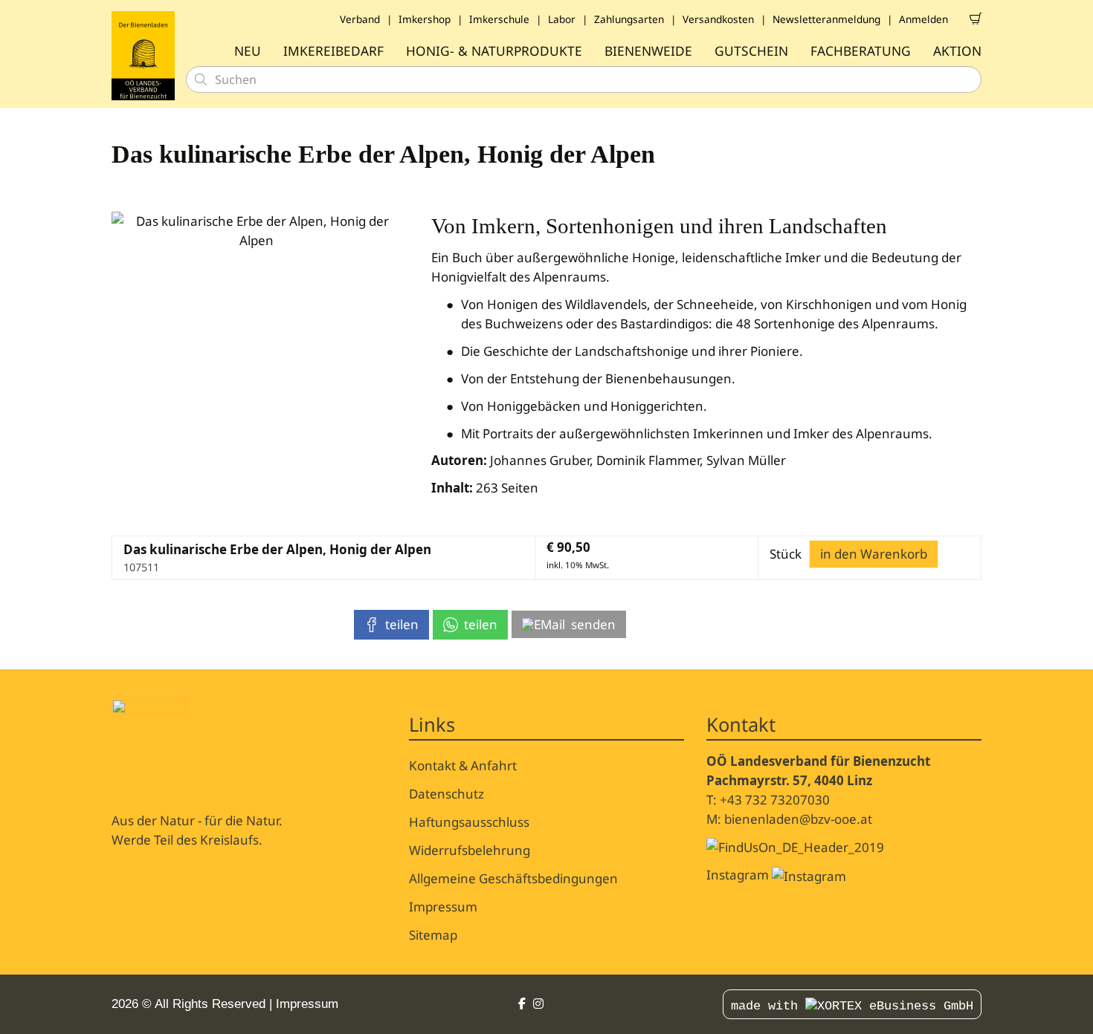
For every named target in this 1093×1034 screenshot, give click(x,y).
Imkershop (425, 19)
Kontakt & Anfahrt (463, 765)
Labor (561, 19)
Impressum (443, 906)
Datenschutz (446, 793)
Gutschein (751, 50)
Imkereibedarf (333, 50)
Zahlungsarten (629, 19)
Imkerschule (499, 19)
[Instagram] (538, 1004)
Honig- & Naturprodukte (494, 50)
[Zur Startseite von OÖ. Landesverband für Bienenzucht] (143, 55)
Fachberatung (860, 50)
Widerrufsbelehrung (469, 850)
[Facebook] (522, 1004)
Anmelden (923, 19)
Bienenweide (648, 50)
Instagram (739, 874)
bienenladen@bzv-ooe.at (798, 818)
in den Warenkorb (873, 553)
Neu (247, 50)
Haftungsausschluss (469, 821)
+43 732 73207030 (775, 799)
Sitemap (433, 934)
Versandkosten (718, 19)
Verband (360, 19)
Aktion (957, 50)
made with (768, 1006)
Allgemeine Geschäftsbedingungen (513, 878)
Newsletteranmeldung (826, 19)
